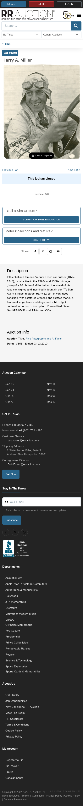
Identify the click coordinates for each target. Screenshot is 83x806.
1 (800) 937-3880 (22, 424)
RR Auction (35, 792)
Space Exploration (16, 666)
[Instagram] (50, 251)
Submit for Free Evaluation (41, 219)
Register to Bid (14, 759)
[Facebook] (35, 251)
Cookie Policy (13, 730)
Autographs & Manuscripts (21, 589)
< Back (6, 43)
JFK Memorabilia (15, 601)
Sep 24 (9, 389)
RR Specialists (14, 718)
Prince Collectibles (16, 642)
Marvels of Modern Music (20, 613)
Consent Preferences (15, 799)
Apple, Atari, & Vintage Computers (26, 583)
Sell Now (11, 474)
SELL (41, 4)
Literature (11, 607)
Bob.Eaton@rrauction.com (24, 464)
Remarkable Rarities (17, 648)
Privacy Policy (13, 736)
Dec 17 (51, 401)
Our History (12, 694)
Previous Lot (10, 169)
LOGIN (69, 4)
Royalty (9, 654)
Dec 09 (51, 395)
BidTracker (12, 765)
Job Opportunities (16, 700)
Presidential (12, 636)
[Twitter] (42, 251)
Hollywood (11, 595)
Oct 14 (9, 395)
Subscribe (12, 520)
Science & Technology (18, 660)
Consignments (14, 777)
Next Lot (73, 169)
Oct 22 (9, 401)
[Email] (58, 251)
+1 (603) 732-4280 (30, 430)
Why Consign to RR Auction (22, 706)
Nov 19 (51, 389)
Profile (9, 771)
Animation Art (13, 577)
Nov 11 (51, 383)
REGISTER (13, 4)
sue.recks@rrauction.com (23, 440)
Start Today (41, 240)
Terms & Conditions (17, 724)
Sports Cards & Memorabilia (22, 671)
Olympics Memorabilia (18, 624)
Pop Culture (12, 630)
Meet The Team (15, 712)
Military (9, 619)
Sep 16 (9, 383)
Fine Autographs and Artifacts (44, 338)
